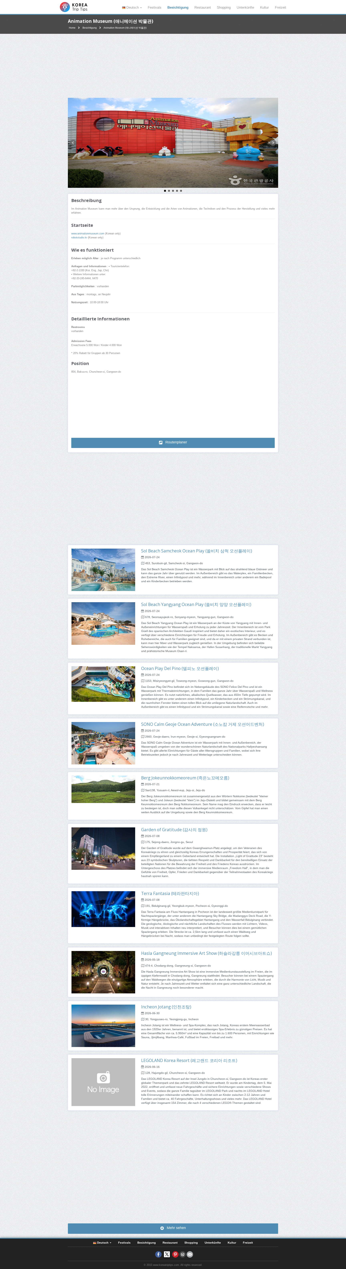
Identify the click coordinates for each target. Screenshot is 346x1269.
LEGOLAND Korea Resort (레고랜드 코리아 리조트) (189, 1060)
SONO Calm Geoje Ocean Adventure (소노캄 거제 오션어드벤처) (202, 724)
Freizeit (280, 7)
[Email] (190, 1254)
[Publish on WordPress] (182, 1254)
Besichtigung (177, 7)
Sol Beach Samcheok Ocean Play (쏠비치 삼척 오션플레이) (196, 551)
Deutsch (132, 7)
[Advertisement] (173, 66)
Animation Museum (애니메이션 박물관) (125, 27)
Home (72, 27)
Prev (73, 143)
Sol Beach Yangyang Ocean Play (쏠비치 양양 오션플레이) (196, 604)
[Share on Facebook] (158, 1254)
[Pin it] (175, 1254)
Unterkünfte (245, 7)
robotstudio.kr (79, 237)
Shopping (224, 7)
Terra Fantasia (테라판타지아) (170, 893)
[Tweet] (166, 1254)
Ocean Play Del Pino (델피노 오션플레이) (180, 668)
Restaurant (202, 7)
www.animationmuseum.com (87, 233)
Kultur (264, 7)
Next (273, 143)
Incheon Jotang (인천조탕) (166, 1007)
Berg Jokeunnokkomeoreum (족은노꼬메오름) (185, 778)
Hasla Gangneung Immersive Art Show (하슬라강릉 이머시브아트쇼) (206, 953)
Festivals (154, 7)
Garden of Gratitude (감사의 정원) (174, 829)
